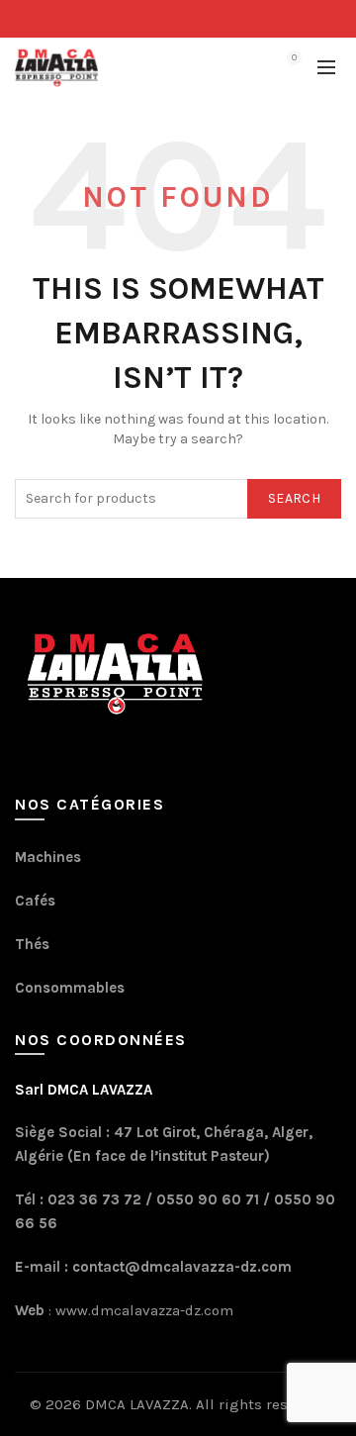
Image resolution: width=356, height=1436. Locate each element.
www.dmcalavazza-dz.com (142, 1310)
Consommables (70, 988)
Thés (32, 944)
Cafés (35, 900)
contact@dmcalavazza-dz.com (182, 1267)
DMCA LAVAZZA (137, 1404)
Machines (48, 857)
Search (294, 498)
